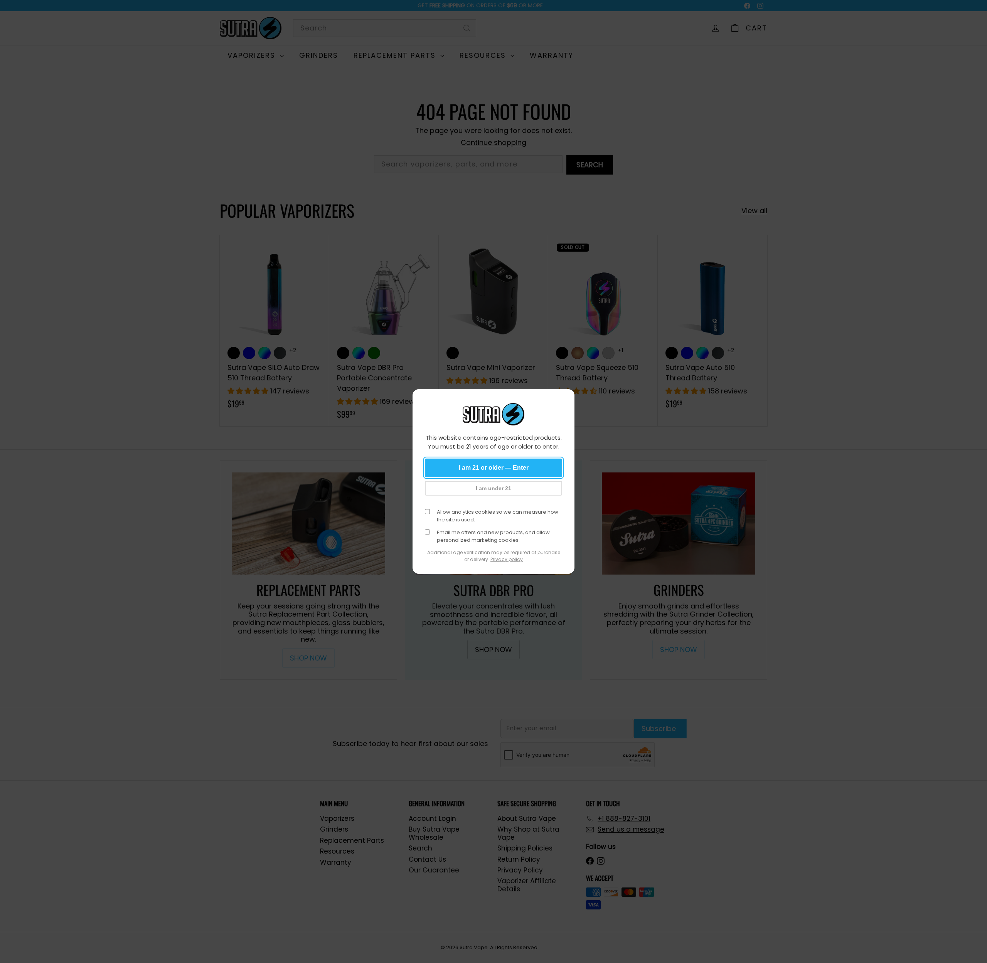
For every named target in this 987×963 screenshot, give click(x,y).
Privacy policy (506, 559)
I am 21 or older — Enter (494, 467)
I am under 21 (493, 488)
